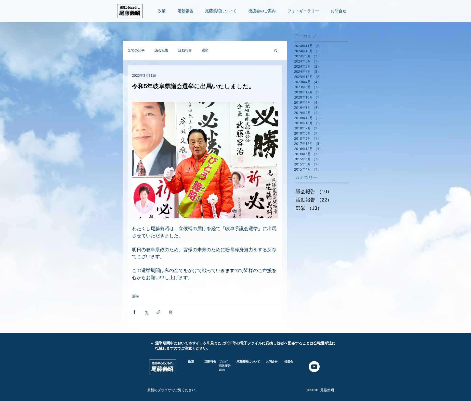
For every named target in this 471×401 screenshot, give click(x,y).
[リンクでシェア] (158, 312)
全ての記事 (136, 50)
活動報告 (185, 50)
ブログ (223, 361)
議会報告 (161, 50)
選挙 (205, 50)
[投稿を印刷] (170, 312)
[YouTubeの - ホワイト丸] (314, 366)
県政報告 (225, 365)
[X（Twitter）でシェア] (146, 312)
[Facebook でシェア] (134, 312)
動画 (222, 370)
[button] (276, 50)
